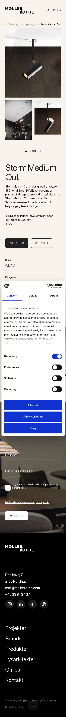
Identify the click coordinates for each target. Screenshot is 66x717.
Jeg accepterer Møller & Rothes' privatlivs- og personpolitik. (35, 488)
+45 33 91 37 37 (17, 594)
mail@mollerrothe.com (22, 588)
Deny (33, 428)
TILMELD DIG (16, 515)
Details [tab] (33, 295)
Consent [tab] (12, 295)
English (57, 10)
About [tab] (54, 295)
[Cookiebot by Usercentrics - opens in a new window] (47, 285)
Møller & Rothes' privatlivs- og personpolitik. (27, 502)
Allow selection (33, 416)
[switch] (57, 367)
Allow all (33, 405)
